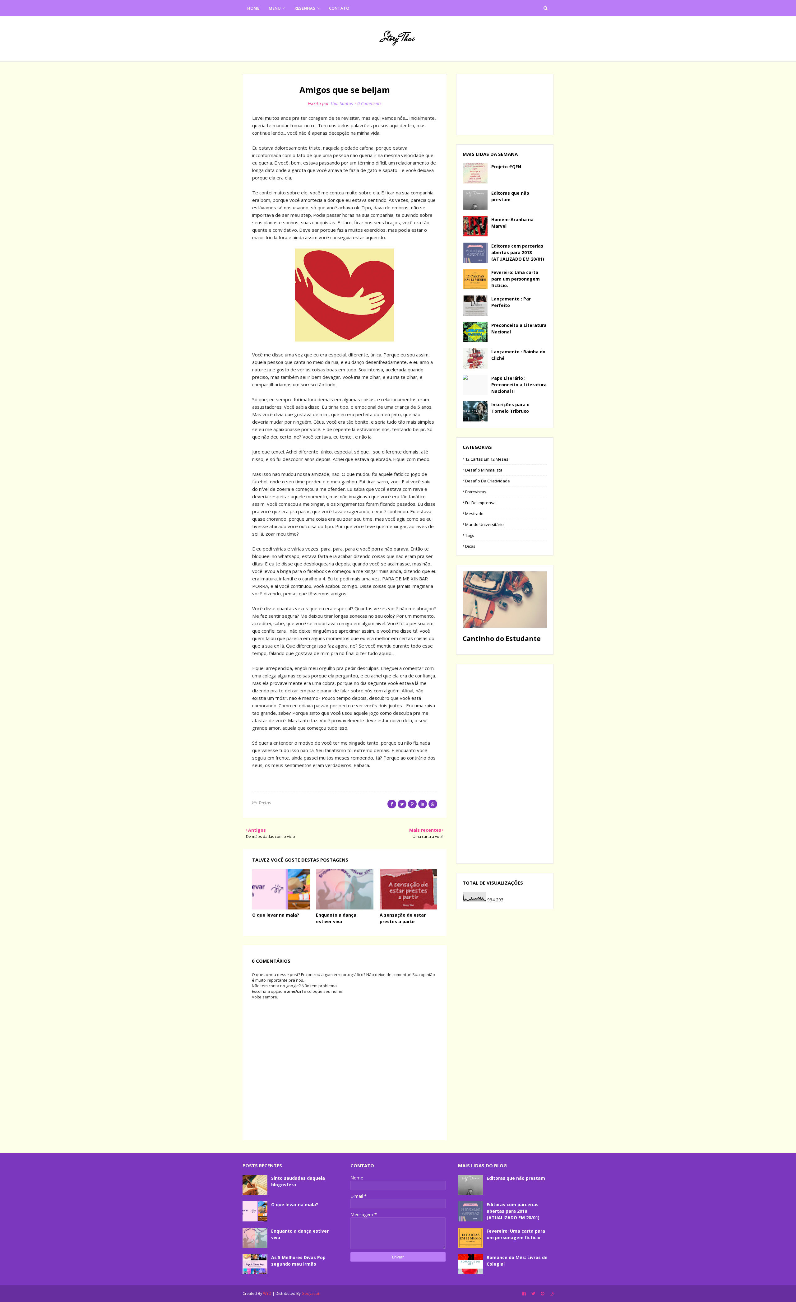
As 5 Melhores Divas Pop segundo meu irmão (298, 1260)
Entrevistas (475, 492)
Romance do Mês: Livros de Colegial (517, 1260)
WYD (267, 1293)
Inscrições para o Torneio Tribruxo (510, 408)
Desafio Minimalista (483, 470)
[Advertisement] (505, 764)
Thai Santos (341, 103)
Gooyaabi (310, 1293)
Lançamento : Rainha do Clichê (518, 355)
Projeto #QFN (506, 167)
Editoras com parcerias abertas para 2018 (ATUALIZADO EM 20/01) (517, 252)
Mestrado (474, 513)
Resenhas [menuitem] (304, 8)
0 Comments (369, 103)
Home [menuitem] (253, 8)
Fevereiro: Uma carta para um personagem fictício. (515, 278)
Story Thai (398, 38)
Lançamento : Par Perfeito (511, 302)
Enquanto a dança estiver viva (300, 1234)
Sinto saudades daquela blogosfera (298, 1181)
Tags (469, 535)
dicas (470, 546)
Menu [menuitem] (275, 8)
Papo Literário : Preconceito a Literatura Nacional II (519, 384)
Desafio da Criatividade (487, 481)
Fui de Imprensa (480, 502)
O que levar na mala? (275, 915)
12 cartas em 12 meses (486, 459)
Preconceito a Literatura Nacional (519, 328)
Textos (264, 803)
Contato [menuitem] (339, 8)
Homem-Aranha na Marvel (512, 222)
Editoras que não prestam (510, 196)
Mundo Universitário (484, 524)
